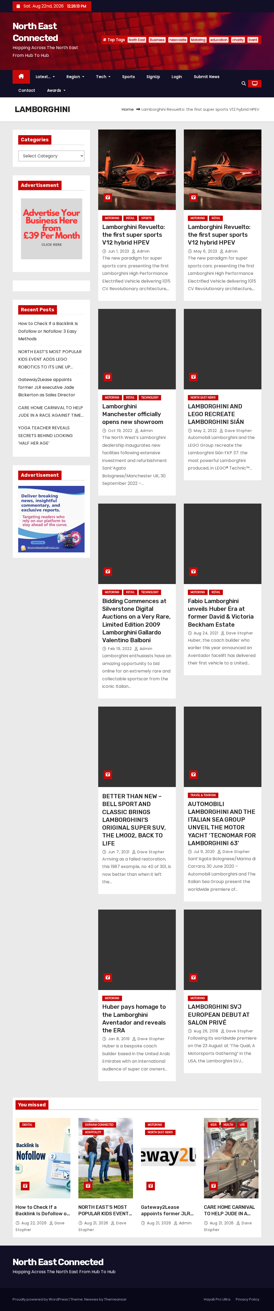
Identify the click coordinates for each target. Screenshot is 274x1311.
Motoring (198, 40)
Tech (102, 76)
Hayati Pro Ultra (217, 1299)
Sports (128, 76)
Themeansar (115, 1299)
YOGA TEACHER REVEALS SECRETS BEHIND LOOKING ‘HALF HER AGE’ (45, 435)
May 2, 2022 (206, 430)
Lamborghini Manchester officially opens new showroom (132, 414)
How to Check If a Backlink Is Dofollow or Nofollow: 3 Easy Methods (48, 331)
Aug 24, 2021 (206, 633)
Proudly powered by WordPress (41, 1299)
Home (128, 109)
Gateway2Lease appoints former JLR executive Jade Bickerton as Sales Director (46, 387)
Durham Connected (99, 1125)
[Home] (21, 77)
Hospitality (93, 1132)
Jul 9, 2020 (205, 851)
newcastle (177, 40)
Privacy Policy (247, 1299)
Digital (27, 1125)
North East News (203, 398)
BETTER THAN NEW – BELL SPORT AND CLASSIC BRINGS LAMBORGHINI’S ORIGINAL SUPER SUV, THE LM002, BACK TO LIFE (134, 820)
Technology (149, 398)
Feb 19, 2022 (120, 648)
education (218, 40)
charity (238, 40)
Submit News (207, 76)
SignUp (153, 76)
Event (253, 40)
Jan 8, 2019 (119, 1039)
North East (137, 40)
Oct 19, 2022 (121, 430)
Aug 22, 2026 (34, 1223)
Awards (55, 90)
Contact (26, 90)
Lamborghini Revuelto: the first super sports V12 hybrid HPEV (133, 234)
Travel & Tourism (203, 795)
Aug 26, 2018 (206, 1031)
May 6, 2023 (206, 251)
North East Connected (58, 1262)
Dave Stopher (238, 430)
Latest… (44, 76)
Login (177, 76)
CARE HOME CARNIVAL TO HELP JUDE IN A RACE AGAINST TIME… (229, 1213)
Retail (130, 218)
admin (143, 251)
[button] (244, 83)
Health (228, 1125)
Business (157, 40)
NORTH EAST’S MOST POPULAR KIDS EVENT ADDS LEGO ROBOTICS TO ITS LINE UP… (50, 359)
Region (74, 76)
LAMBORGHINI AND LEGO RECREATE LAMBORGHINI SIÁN (216, 414)
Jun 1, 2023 (119, 251)
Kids (214, 1125)
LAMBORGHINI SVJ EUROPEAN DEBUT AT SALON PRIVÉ (218, 1014)
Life (242, 1125)
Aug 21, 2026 (97, 1223)
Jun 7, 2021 (119, 852)
